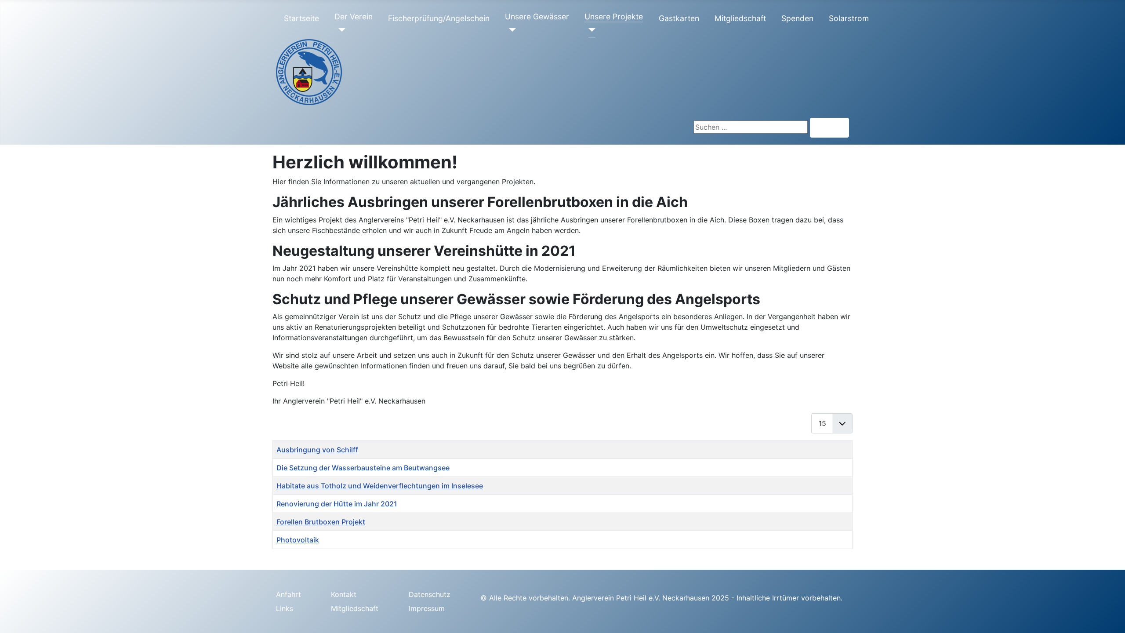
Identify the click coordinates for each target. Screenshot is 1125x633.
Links (284, 608)
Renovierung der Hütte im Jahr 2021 (336, 503)
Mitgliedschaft (740, 18)
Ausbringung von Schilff (317, 449)
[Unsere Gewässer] (510, 29)
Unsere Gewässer (537, 16)
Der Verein (353, 16)
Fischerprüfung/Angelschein (439, 18)
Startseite (301, 18)
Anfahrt (288, 594)
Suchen (829, 128)
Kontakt (343, 594)
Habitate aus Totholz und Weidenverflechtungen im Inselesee (379, 485)
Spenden (797, 18)
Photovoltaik (297, 539)
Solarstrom (849, 18)
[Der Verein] (339, 29)
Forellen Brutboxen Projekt (320, 521)
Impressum (427, 608)
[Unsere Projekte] (589, 29)
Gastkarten (679, 18)
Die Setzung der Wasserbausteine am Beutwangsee (363, 467)
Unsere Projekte (613, 16)
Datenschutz (429, 594)
